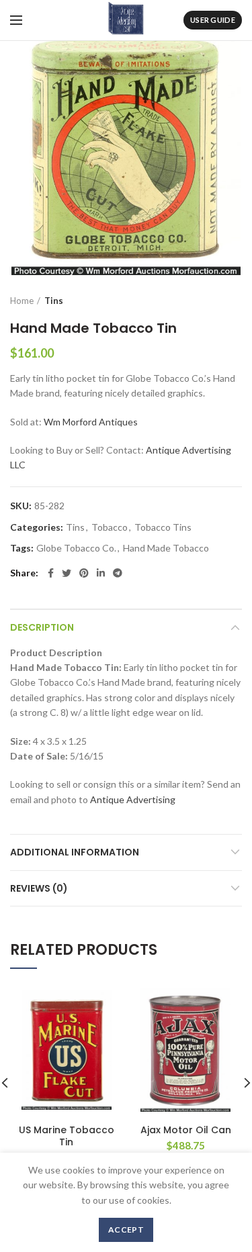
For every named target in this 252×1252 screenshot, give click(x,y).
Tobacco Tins (163, 527)
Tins (53, 300)
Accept (126, 1229)
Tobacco (109, 527)
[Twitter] (66, 573)
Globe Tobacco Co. (76, 548)
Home (22, 300)
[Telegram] (117, 573)
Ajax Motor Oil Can (185, 1130)
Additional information (74, 852)
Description (42, 627)
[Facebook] (51, 573)
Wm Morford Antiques (91, 421)
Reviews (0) (39, 888)
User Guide (212, 19)
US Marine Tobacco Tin (66, 1136)
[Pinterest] (84, 573)
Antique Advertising (132, 799)
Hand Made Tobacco (166, 548)
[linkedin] (101, 573)
